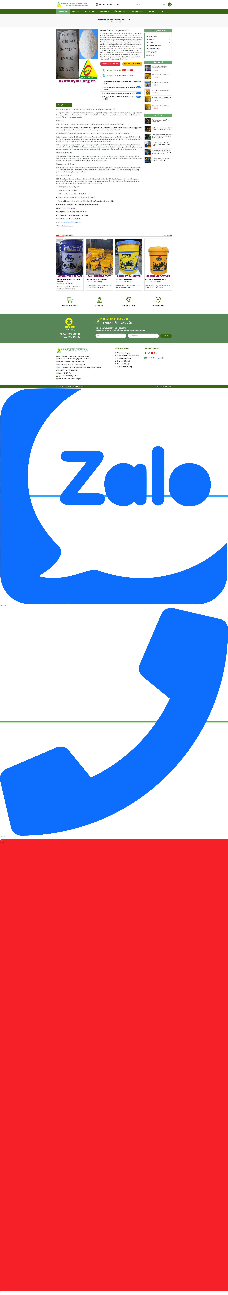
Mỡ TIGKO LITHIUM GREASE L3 (161, 82)
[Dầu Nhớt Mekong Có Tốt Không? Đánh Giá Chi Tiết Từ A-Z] (148, 160)
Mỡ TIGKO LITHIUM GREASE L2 (161, 90)
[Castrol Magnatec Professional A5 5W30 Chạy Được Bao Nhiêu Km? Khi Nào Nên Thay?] (148, 137)
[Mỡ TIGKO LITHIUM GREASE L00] (148, 99)
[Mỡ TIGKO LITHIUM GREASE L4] (148, 76)
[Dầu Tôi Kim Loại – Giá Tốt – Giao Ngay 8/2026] (148, 121)
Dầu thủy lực (89, 11)
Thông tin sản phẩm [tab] (64, 105)
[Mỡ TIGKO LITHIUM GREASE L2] (148, 91)
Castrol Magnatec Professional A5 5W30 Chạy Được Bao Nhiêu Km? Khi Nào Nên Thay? (161, 136)
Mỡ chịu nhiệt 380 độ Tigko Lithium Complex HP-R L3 (159, 67)
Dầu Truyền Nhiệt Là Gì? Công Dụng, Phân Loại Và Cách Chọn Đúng (161, 144)
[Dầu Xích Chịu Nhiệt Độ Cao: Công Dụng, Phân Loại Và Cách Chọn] (148, 129)
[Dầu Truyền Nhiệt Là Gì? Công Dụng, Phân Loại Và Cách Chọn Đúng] (148, 144)
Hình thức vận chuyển (124, 358)
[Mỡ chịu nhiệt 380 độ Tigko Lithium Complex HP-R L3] (148, 68)
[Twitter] (149, 353)
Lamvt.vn (169, 386)
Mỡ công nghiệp (137, 11)
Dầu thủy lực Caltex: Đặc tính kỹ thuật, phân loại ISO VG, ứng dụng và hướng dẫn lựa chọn (161, 151)
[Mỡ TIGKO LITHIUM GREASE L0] (148, 107)
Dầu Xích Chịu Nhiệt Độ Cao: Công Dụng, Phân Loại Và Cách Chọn (161, 128)
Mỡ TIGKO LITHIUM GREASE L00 (161, 98)
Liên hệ (162, 11)
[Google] (155, 353)
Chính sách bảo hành (123, 361)
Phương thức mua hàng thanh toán (128, 355)
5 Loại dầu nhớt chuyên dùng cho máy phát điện (119, 93)
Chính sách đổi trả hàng (124, 367)
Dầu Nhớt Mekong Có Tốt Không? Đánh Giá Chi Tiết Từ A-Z (161, 159)
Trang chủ (63, 11)
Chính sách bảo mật (123, 364)
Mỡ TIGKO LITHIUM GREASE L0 (161, 105)
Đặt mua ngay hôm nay (132, 64)
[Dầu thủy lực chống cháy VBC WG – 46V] (16, 1271)
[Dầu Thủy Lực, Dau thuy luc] (72, 4)
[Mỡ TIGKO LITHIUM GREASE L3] (148, 84)
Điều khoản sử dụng (123, 353)
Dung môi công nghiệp (153, 45)
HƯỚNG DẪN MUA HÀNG (110, 64)
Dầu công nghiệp (120, 11)
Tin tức (151, 11)
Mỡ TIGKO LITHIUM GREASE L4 (161, 75)
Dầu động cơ (104, 11)
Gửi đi (166, 336)
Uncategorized (150, 55)
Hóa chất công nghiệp (153, 49)
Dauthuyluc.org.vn (67, 226)
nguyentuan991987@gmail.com (70, 222)
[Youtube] (152, 353)
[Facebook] (145, 353)
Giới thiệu (75, 11)
